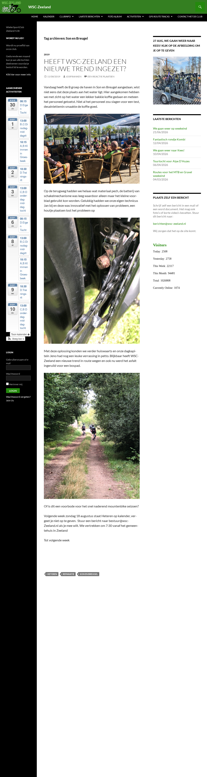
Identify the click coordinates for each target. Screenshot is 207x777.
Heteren (52, 574)
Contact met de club (190, 16)
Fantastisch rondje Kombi (169, 139)
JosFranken (73, 76)
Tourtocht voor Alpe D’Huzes (171, 161)
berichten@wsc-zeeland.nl (169, 223)
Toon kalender (19, 334)
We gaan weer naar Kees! (169, 150)
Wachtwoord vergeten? (18, 396)
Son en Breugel (89, 574)
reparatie (68, 574)
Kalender (48, 16)
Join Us (10, 400)
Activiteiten (134, 16)
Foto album (115, 16)
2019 (47, 54)
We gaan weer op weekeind (170, 128)
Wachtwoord (13, 373)
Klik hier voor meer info (18, 74)
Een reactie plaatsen (101, 76)
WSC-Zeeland (39, 7)
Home (34, 16)
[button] (15, 339)
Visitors (160, 245)
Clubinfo (65, 16)
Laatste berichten (89, 16)
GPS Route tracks (159, 16)
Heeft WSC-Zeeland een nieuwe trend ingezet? (85, 65)
